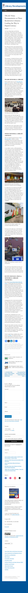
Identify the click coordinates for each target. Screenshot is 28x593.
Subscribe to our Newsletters (10, 555)
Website (6, 411)
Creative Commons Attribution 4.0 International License (14, 536)
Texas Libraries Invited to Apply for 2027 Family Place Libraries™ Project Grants (14, 457)
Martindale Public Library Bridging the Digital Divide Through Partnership (13, 467)
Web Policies (7, 556)
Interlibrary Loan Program (9, 564)
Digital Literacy (14, 343)
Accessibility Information (9, 558)
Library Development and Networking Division (13, 553)
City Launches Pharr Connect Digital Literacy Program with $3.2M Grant (20, 374)
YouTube (9, 335)
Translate (12, 430)
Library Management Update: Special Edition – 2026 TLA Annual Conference (16, 367)
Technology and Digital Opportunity (14, 344)
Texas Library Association (9, 567)
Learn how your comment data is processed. (13, 420)
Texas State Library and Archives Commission (13, 551)
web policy (18, 444)
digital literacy (19, 345)
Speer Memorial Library (14, 348)
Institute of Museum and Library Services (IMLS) (14, 562)
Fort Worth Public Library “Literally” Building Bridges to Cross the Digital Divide (9, 374)
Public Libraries (14, 347)
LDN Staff (6, 28)
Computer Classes (13, 345)
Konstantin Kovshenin (13, 578)
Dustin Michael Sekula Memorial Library (12, 346)
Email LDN (7, 526)
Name (6, 402)
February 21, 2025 (12, 28)
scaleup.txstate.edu (15, 514)
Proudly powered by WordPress (11, 576)
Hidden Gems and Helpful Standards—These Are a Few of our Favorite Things (14, 470)
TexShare (6, 569)
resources (18, 347)
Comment (7, 389)
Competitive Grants (8, 560)
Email (6, 407)
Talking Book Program (9, 566)
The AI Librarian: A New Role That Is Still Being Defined (15, 362)
